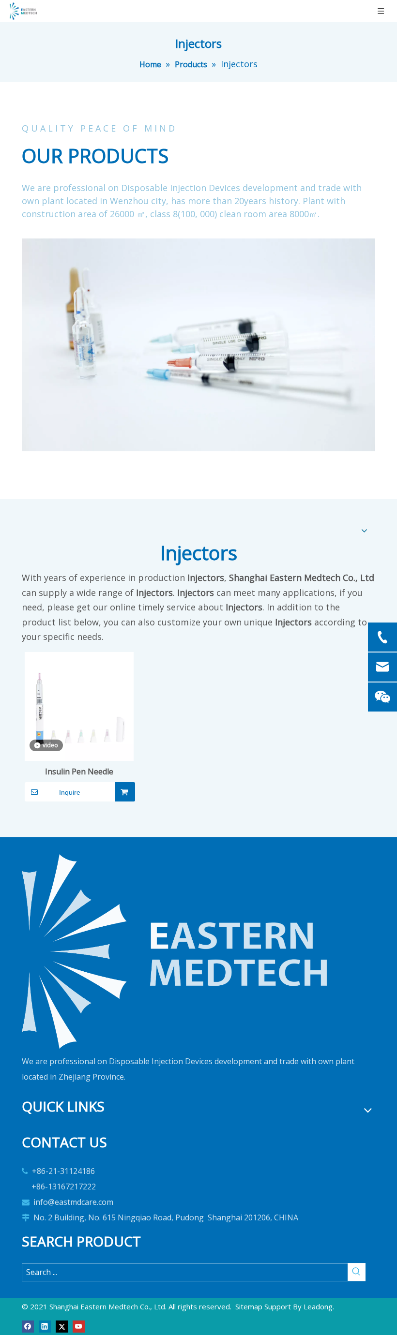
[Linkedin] (45, 1325)
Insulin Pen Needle (79, 771)
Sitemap (248, 1306)
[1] (174, 951)
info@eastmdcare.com (73, 1202)
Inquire (69, 792)
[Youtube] (79, 1325)
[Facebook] (28, 1325)
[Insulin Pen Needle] (79, 705)
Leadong (318, 1306)
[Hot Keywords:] (356, 1272)
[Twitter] (62, 1325)
